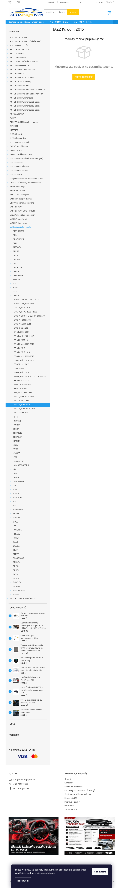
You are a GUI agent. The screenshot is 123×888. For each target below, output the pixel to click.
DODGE (16, 271)
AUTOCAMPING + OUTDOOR (22, 69)
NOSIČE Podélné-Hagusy (21, 154)
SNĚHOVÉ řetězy (17, 190)
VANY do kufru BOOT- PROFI (22, 210)
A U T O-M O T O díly (19, 45)
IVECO (15, 449)
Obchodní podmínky (73, 786)
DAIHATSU (17, 267)
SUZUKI (16, 566)
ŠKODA (16, 570)
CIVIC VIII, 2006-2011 (22, 323)
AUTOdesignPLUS (21, 788)
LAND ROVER (18, 481)
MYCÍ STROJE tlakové (19, 142)
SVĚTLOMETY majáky (19, 194)
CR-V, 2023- (19, 368)
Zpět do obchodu (84, 77)
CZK (98, 2)
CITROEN (17, 247)
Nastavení (22, 880)
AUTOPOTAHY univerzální (21, 97)
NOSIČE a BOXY (16, 150)
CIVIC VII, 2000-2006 (22, 320)
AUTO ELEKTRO (17, 53)
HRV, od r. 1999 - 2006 (23, 392)
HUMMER (17, 420)
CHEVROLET (18, 433)
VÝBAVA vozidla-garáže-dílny (22, 215)
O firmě (51, 2)
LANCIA (16, 477)
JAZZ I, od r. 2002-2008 (24, 396)
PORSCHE (17, 529)
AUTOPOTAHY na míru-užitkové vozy (26, 93)
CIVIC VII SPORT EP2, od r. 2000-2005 (30, 315)
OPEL (15, 521)
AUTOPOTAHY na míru (20, 85)
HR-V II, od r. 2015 (21, 372)
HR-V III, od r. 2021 (21, 380)
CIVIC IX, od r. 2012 (22, 307)
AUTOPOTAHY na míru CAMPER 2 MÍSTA (27, 89)
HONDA (16, 295)
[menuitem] (26, 22)
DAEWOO (17, 259)
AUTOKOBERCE (17, 73)
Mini (14, 505)
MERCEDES (17, 497)
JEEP (15, 457)
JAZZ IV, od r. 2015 (22, 404)
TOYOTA (17, 582)
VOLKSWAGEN (19, 590)
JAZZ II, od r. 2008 (21, 400)
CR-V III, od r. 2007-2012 (24, 344)
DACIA (15, 255)
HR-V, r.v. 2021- (20, 388)
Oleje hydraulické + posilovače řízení (26, 178)
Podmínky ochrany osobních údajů (79, 790)
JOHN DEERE (18, 461)
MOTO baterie (16, 134)
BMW (15, 243)
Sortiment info (70, 809)
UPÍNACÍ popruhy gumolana (22, 202)
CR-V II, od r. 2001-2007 (24, 336)
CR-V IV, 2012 (19, 348)
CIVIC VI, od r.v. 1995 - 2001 (25, 311)
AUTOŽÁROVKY (17, 114)
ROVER (16, 538)
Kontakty (64, 2)
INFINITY (16, 441)
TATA (15, 574)
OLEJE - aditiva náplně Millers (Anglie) (26, 158)
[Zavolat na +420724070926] (13, 2)
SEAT (15, 550)
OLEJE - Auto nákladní (19, 166)
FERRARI (16, 279)
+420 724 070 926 (20, 784)
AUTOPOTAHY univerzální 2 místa (25, 105)
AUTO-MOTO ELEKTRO (20, 65)
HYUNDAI (17, 424)
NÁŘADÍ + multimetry (19, 146)
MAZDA (16, 493)
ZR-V (16, 416)
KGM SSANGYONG (21, 465)
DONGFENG (18, 275)
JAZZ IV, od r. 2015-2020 (24, 408)
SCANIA (16, 546)
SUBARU (16, 562)
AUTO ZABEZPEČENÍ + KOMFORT (24, 61)
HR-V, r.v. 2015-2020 (22, 384)
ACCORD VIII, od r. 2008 (24, 303)
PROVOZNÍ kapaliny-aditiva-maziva (25, 182)
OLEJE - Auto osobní (19, 170)
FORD (15, 287)
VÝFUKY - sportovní (18, 219)
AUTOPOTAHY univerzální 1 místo (25, 102)
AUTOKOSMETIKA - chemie (22, 77)
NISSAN (16, 513)
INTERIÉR (14, 130)
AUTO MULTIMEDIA (18, 57)
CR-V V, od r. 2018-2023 (24, 360)
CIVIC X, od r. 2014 (21, 327)
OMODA (16, 517)
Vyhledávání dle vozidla (20, 227)
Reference (69, 805)
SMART (16, 554)
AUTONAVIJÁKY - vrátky (20, 81)
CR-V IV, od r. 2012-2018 (24, 356)
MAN (15, 489)
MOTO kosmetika (18, 138)
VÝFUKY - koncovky (18, 223)
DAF (14, 263)
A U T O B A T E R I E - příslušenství (25, 41)
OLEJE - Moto (16, 174)
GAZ (15, 291)
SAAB (15, 542)
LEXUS (15, 485)
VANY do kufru (16, 206)
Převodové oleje (17, 186)
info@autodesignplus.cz (24, 779)
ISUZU (15, 445)
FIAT (15, 283)
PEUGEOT (17, 525)
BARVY (13, 118)
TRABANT (17, 586)
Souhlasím (100, 871)
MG (14, 501)
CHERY (16, 428)
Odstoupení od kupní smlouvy (77, 794)
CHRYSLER (17, 437)
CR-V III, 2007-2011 (22, 340)
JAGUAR (16, 453)
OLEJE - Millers (16, 162)
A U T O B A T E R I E (18, 37)
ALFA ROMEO (18, 231)
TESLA (16, 578)
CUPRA (16, 251)
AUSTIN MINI (18, 239)
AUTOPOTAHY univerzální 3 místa (25, 109)
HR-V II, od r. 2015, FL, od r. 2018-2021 (30, 376)
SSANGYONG (18, 558)
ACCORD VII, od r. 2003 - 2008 (26, 299)
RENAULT (17, 533)
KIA (14, 469)
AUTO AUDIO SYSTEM (19, 49)
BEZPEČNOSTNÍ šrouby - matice (24, 122)
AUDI (15, 235)
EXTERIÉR (14, 126)
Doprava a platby (72, 801)
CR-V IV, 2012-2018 (22, 352)
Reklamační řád (71, 798)
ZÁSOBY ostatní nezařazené (22, 598)
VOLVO (16, 594)
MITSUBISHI (18, 509)
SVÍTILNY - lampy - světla (21, 198)
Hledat (73, 12)
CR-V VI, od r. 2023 (21, 364)
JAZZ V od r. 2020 (21, 412)
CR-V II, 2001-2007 (21, 332)
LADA (15, 473)
